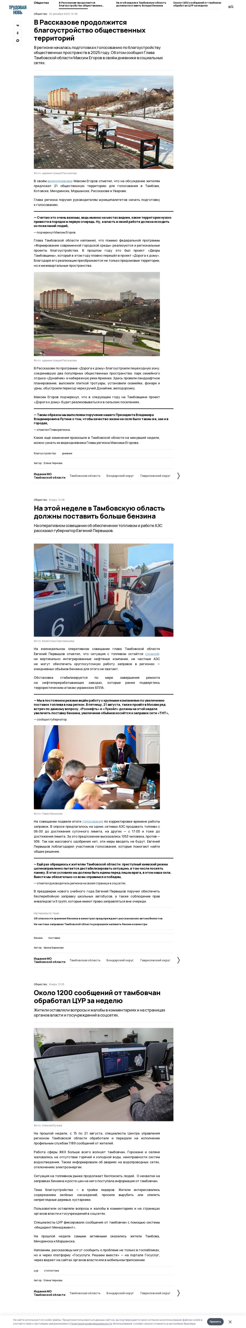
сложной (152, 654)
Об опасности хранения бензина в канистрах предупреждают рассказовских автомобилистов (98, 918)
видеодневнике (60, 181)
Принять (215, 1321)
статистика (51, 1270)
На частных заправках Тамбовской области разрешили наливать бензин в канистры (90, 924)
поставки (54, 938)
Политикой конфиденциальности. (91, 1323)
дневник (67, 453)
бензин (38, 938)
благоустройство (45, 453)
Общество (41, 3)
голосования (92, 821)
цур (36, 1270)
